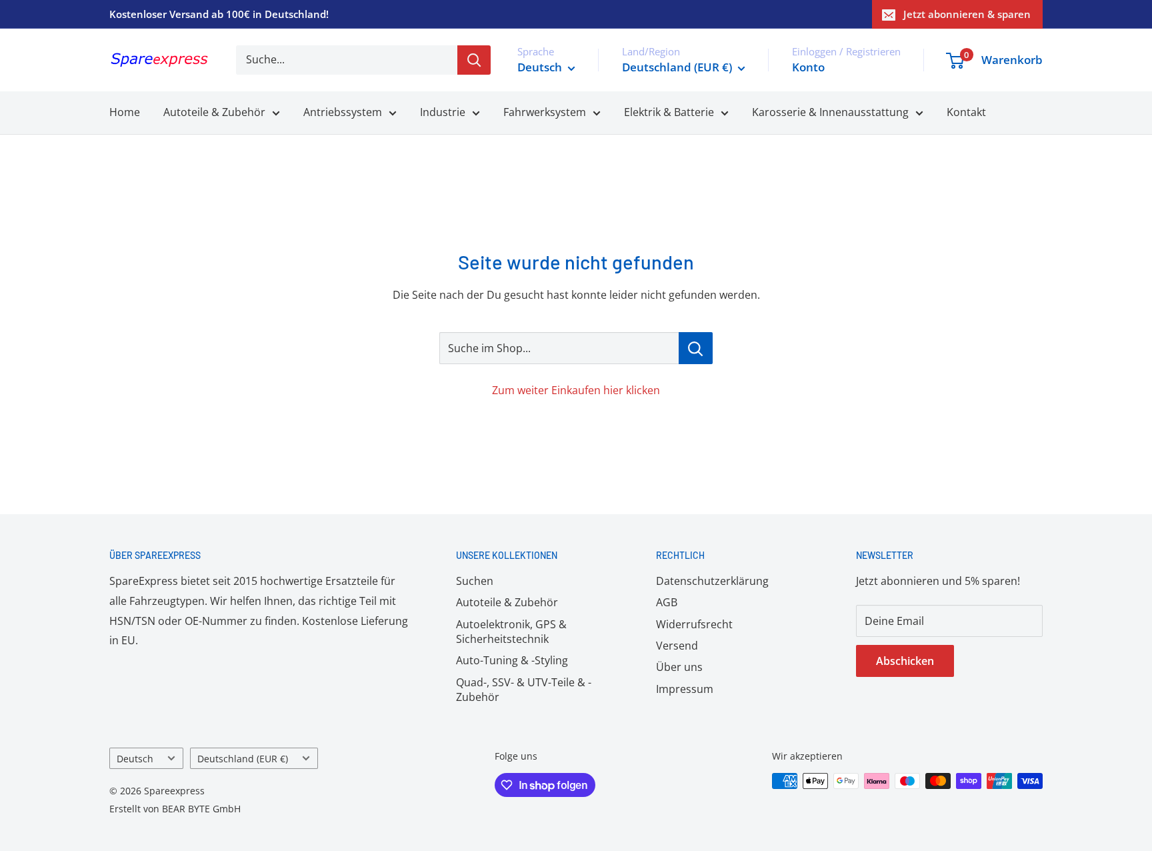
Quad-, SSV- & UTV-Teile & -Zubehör (523, 689)
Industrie (442, 112)
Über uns (679, 667)
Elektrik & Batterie (669, 112)
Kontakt (966, 112)
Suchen (474, 581)
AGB (666, 602)
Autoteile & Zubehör (214, 112)
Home (124, 112)
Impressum (684, 689)
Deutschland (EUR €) (242, 758)
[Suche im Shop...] (696, 348)
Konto (808, 67)
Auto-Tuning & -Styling (512, 660)
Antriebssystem (342, 112)
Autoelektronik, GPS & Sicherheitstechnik (511, 631)
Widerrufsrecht (694, 624)
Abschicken (905, 661)
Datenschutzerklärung (712, 581)
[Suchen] (474, 60)
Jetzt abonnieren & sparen (967, 14)
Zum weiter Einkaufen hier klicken (576, 390)
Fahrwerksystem (544, 112)
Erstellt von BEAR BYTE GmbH (175, 808)
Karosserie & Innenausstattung (830, 112)
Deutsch (135, 758)
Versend (677, 645)
